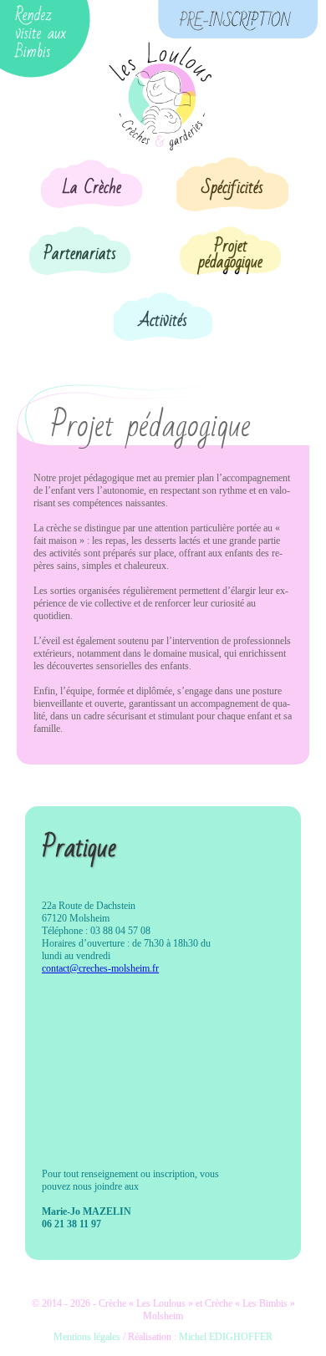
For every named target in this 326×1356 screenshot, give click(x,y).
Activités (163, 321)
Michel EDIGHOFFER (226, 1337)
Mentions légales (86, 1337)
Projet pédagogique (230, 254)
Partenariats (79, 254)
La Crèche (92, 188)
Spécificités (232, 188)
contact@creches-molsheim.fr (100, 968)
